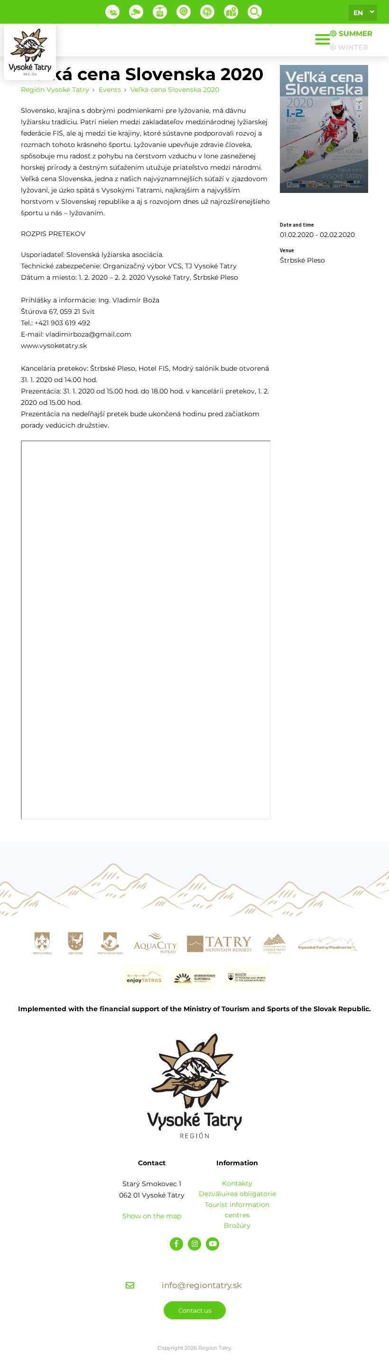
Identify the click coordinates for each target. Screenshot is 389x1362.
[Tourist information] (207, 12)
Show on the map (151, 1216)
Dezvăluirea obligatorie (237, 1193)
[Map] (231, 12)
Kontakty (237, 1183)
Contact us (194, 1310)
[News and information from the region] (183, 12)
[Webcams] (136, 12)
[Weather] (112, 12)
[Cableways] (160, 12)
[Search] (255, 12)
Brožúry (237, 1225)
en (358, 13)
